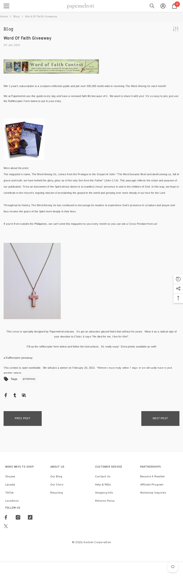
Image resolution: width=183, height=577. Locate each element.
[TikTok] (30, 517)
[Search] (152, 6)
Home (4, 17)
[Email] (24, 395)
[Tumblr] (15, 395)
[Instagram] (18, 517)
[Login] (163, 6)
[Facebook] (6, 395)
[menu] (6, 6)
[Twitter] (6, 526)
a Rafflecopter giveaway (18, 357)
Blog (16, 17)
